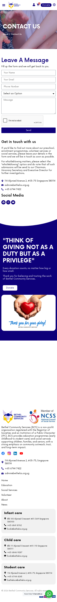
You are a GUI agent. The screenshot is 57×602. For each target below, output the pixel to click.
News (4, 504)
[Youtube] (13, 202)
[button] (3, 5)
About (4, 499)
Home (5, 34)
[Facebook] (3, 202)
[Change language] (54, 4)
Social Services (9, 490)
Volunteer (6, 495)
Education (6, 485)
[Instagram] (8, 202)
